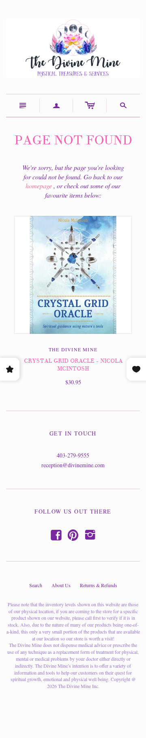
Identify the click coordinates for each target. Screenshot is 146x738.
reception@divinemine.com (73, 465)
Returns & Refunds (98, 585)
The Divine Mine (73, 349)
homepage (39, 185)
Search (35, 585)
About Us (61, 585)
